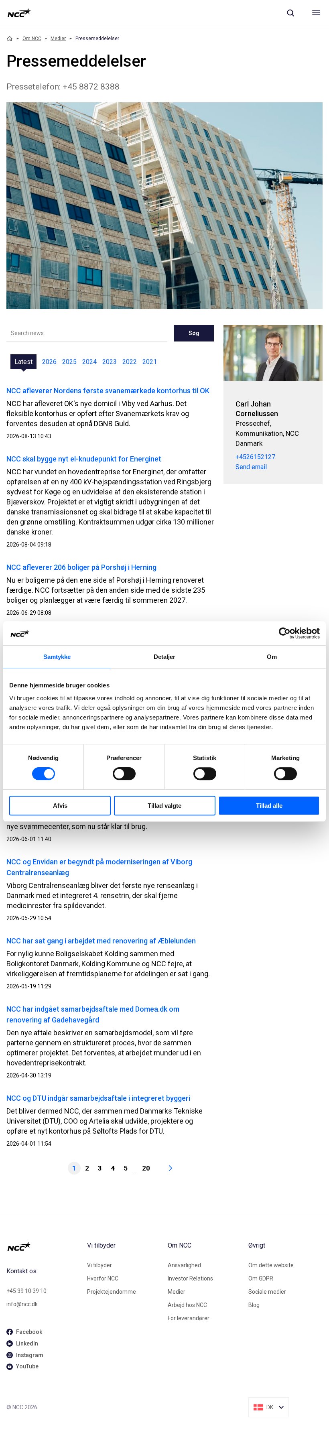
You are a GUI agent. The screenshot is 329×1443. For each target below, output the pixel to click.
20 (146, 1168)
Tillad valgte (164, 805)
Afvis (60, 805)
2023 (109, 362)
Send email (251, 467)
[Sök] (290, 13)
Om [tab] (272, 656)
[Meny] (316, 13)
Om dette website (271, 1265)
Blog (254, 1305)
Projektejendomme (111, 1292)
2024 (89, 362)
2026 (49, 362)
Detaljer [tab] (165, 656)
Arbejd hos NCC (187, 1305)
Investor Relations (190, 1278)
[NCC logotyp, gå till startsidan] (19, 13)
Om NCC (31, 38)
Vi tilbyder (99, 1265)
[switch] (124, 773)
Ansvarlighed (184, 1265)
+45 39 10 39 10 (26, 1291)
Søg (194, 333)
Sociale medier (267, 1292)
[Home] (9, 38)
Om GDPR (260, 1278)
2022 (129, 362)
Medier (58, 38)
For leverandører (188, 1318)
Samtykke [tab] (57, 656)
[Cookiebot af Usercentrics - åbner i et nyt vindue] (285, 633)
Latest (23, 362)
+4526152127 (255, 457)
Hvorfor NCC (102, 1278)
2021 (149, 362)
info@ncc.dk (22, 1304)
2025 (69, 362)
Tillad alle (269, 805)
